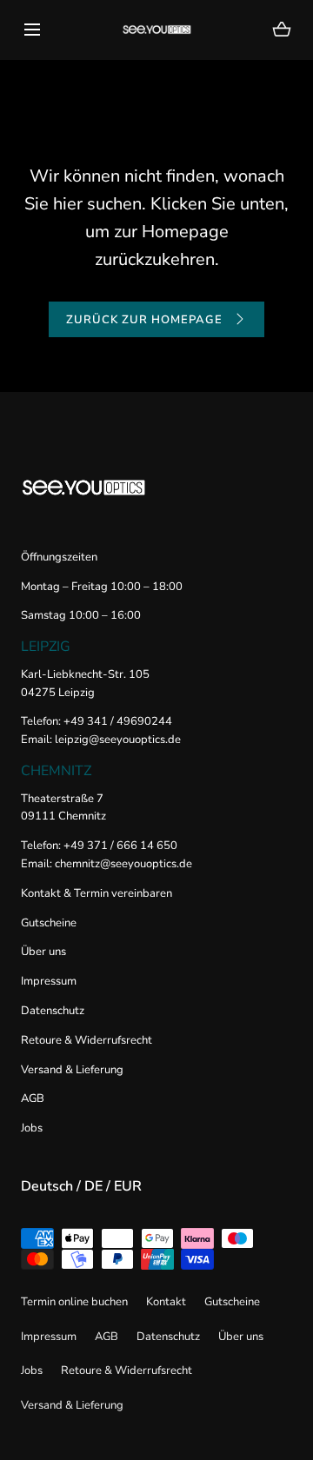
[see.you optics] (157, 29)
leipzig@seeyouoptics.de (118, 739)
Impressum (49, 981)
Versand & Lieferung (72, 1070)
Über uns (43, 951)
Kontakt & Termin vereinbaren (96, 893)
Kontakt (166, 1302)
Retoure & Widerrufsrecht (86, 1040)
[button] (32, 29)
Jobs (32, 1128)
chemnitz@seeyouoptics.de (122, 864)
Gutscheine (49, 923)
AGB (32, 1098)
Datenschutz (52, 1011)
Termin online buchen (74, 1302)
